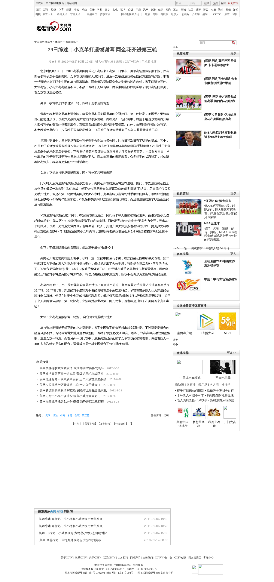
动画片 (185, 14)
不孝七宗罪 (223, 377)
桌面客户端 (184, 333)
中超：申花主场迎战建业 (220, 279)
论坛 (213, 9)
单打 (69, 415)
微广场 (202, 384)
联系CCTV (81, 557)
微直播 (191, 384)
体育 (61, 9)
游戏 (235, 9)
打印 (76, 423)
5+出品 (182, 248)
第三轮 (85, 415)
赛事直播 (105, 14)
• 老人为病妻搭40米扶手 (191, 400)
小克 (62, 415)
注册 (215, 3)
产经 (138, 9)
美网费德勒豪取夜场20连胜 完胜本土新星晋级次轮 (73, 390)
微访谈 (179, 384)
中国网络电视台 (55, 3)
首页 (38, 9)
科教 (99, 9)
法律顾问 (148, 557)
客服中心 (208, 557)
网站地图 (72, 3)
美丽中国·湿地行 (182, 424)
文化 (115, 9)
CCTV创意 (180, 557)
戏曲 (84, 9)
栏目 (235, 14)
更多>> (231, 352)
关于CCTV (67, 557)
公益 (130, 9)
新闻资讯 (71, 41)
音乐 (92, 9)
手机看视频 (148, 61)
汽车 (145, 9)
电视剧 (164, 14)
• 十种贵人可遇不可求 (190, 395)
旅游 (153, 9)
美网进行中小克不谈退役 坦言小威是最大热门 (70, 396)
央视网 (39, 3)
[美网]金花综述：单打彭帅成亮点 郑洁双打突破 (70, 540)
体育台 (59, 41)
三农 (175, 9)
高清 (147, 14)
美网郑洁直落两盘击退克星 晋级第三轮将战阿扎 (71, 373)
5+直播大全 (206, 333)
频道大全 (48, 14)
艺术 (122, 9)
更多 (233, 53)
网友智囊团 (194, 557)
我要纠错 (90, 423)
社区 (190, 9)
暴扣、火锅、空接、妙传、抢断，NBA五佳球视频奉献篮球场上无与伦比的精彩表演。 (220, 234)
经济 (53, 9)
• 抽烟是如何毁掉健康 (219, 395)
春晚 (76, 9)
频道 (227, 14)
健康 (160, 9)
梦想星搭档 (199, 424)
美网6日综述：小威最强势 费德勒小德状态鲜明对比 (73, 533)
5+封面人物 (211, 248)
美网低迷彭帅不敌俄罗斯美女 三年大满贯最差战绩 (73, 379)
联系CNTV (109, 557)
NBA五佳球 (212, 223)
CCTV (217, 14)
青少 (107, 9)
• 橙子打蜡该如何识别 (189, 390)
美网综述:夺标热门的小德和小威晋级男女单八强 (71, 519)
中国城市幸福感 (190, 377)
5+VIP (228, 333)
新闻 (45, 9)
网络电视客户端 (130, 14)
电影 (155, 14)
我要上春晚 (214, 424)
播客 (205, 14)
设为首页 (233, 3)
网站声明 (135, 557)
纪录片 (175, 14)
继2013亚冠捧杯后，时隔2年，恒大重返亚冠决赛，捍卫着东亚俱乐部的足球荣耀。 (220, 211)
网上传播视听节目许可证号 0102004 (84, 572)
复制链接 (105, 423)
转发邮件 (120, 423)
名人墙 (214, 384)
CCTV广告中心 (163, 557)
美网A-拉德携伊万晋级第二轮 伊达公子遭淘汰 (70, 385)
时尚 (168, 9)
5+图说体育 (195, 248)
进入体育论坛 (104, 61)
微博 (198, 9)
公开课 (196, 14)
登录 (206, 3)
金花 (77, 415)
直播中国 (92, 14)
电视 (38, 14)
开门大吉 (230, 422)
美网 (48, 415)
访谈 (220, 9)
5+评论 (224, 248)
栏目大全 (62, 14)
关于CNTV (95, 557)
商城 (183, 9)
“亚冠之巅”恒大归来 (217, 201)
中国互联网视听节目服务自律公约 (154, 572)
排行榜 (225, 384)
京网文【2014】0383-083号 (142, 568)
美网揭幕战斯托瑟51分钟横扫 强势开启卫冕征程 (72, 401)
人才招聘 (123, 557)
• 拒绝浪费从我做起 (221, 400)
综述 (55, 415)
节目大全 (75, 14)
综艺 (68, 9)
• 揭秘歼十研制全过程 (219, 390)
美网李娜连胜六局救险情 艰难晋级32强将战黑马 (72, 368)
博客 (205, 9)
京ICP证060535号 (115, 568)
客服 (223, 3)
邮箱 (228, 9)
